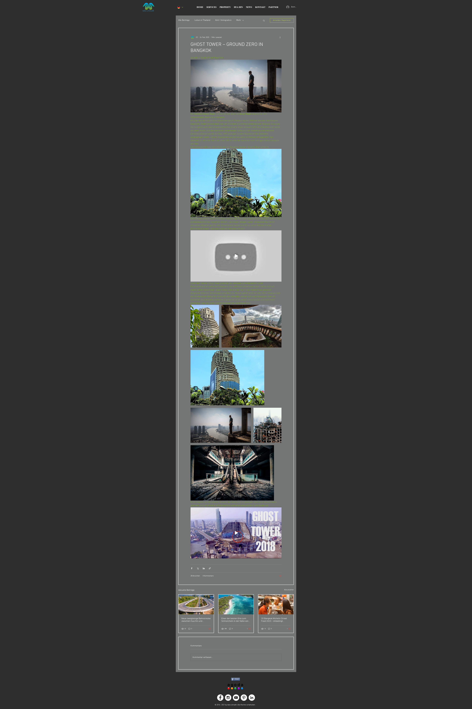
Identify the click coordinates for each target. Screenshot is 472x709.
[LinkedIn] (252, 697)
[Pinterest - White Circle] (244, 697)
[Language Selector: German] (180, 7)
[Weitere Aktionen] (280, 37)
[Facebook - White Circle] (220, 697)
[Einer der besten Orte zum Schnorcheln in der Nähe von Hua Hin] (236, 604)
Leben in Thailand (202, 20)
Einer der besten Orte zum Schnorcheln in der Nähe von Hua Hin (234, 619)
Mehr (238, 20)
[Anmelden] (287, 7)
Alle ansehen (289, 590)
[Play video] (236, 255)
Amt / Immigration (223, 20)
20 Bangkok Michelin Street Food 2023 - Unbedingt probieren (274, 619)
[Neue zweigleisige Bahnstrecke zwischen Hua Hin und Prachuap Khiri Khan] (196, 604)
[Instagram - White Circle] (228, 697)
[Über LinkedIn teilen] (204, 568)
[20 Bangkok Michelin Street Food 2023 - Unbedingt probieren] (276, 604)
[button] (211, 7)
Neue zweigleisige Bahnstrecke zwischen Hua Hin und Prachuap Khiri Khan (196, 619)
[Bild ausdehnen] (205, 326)
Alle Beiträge (184, 20)
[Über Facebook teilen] (192, 568)
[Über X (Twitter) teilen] (198, 568)
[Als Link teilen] (210, 568)
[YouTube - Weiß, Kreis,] (236, 697)
